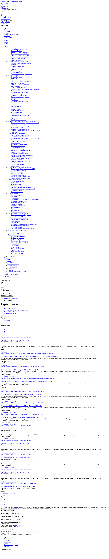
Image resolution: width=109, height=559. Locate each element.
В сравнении (4, 3)
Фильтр (3, 316)
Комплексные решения (17, 71)
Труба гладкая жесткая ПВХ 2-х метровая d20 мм (15, 443)
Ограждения (14, 113)
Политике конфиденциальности (10, 508)
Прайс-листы (8, 37)
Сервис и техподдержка (11, 34)
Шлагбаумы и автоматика (18, 120)
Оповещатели (15, 166)
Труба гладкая (15, 247)
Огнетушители (15, 143)
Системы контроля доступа (15, 94)
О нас (9, 261)
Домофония (14, 100)
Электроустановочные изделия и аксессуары (24, 224)
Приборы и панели (16, 69)
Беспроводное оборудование (19, 186)
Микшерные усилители (18, 124)
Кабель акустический (17, 198)
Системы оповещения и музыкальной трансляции (25, 130)
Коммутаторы (15, 182)
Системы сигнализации (18, 67)
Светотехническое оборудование (17, 230)
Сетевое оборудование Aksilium (20, 57)
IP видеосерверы (16, 86)
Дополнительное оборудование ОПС (21, 74)
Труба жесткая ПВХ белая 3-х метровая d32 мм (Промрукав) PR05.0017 (21, 417)
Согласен (3, 510)
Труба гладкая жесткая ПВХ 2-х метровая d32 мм (15, 472)
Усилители (14, 132)
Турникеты (14, 118)
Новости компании (13, 264)
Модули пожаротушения (18, 156)
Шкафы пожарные (16, 140)
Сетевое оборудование (14, 179)
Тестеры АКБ (15, 222)
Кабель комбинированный (18, 205)
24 (4, 331)
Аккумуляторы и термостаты (19, 218)
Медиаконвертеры (16, 184)
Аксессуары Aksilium (17, 60)
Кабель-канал (15, 244)
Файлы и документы (13, 267)
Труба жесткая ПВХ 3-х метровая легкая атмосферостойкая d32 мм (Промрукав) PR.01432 (27, 381)
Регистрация (9, 5)
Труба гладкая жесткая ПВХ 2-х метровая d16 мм (15, 428)
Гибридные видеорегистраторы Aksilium (22, 55)
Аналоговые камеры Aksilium (19, 52)
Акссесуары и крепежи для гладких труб (16, 310)
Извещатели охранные (17, 159)
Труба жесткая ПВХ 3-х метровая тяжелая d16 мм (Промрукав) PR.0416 (21, 394)
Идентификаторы (16, 106)
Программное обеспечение (19, 87)
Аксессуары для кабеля (17, 202)
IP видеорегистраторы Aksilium (20, 54)
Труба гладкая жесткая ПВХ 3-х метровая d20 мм (15, 340)
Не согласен (11, 510)
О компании (7, 31)
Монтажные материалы (14, 235)
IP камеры (14, 78)
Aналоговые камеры (17, 80)
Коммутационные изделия (18, 175)
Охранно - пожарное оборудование (17, 61)
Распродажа (10, 256)
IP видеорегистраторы (17, 83)
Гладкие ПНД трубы (10, 313)
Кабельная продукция (13, 193)
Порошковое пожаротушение (19, 136)
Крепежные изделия (17, 253)
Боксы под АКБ (15, 221)
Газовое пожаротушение (18, 146)
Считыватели (15, 117)
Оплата (9, 268)
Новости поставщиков (14, 265)
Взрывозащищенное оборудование (17, 149)
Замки (12, 103)
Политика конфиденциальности (16, 271)
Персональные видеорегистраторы (21, 81)
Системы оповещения (17, 66)
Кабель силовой (15, 207)
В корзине (4, 1)
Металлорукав (15, 245)
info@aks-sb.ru (17, 525)
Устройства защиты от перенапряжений (22, 228)
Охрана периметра (16, 72)
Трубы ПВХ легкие (9, 311)
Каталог (6, 28)
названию (7, 320)
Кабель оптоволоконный (18, 212)
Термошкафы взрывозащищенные (21, 158)
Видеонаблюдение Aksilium (15, 48)
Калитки (13, 107)
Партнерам (10, 262)
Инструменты (15, 250)
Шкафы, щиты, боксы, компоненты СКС (19, 167)
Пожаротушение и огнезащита (16, 133)
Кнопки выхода (15, 109)
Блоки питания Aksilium (18, 58)
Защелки (13, 104)
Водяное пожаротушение (18, 141)
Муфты (13, 254)
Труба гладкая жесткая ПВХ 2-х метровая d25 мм (15, 457)
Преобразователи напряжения (19, 219)
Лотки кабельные (16, 239)
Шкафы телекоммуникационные (20, 176)
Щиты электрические (17, 173)
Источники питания (17, 216)
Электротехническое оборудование (17, 213)
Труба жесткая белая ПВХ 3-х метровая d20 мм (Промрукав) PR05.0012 (21, 370)
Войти (2, 5)
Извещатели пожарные (17, 164)
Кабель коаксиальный (17, 196)
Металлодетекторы (16, 112)
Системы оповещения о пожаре (20, 129)
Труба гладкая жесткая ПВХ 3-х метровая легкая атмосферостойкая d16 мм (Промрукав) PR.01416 (29, 356)
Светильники (15, 233)
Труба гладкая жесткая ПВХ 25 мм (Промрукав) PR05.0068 (18, 486)
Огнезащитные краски (17, 147)
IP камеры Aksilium (16, 51)
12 (4, 329)
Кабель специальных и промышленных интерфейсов (26, 199)
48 (4, 332)
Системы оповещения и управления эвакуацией (21, 121)
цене (5, 322)
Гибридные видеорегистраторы (20, 84)
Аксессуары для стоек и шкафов (20, 178)
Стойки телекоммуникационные (20, 172)
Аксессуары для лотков (17, 251)
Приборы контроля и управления (20, 161)
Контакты (7, 36)
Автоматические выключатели (20, 225)
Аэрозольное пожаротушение (19, 144)
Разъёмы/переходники (17, 248)
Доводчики (14, 98)
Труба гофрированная (17, 238)
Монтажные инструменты (18, 170)
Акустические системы (17, 127)
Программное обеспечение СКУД (20, 115)
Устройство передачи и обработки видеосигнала (25, 89)
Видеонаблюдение (12, 75)
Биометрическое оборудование (20, 97)
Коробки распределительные (19, 242)
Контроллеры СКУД (17, 110)
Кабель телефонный (17, 208)
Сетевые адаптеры (16, 190)
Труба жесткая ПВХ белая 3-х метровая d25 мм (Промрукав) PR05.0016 (21, 406)
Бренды (6, 33)
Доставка (10, 270)
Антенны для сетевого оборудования (21, 187)
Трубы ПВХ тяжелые (10, 308)
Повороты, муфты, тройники (19, 241)
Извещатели (14, 64)
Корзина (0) (4, 23)
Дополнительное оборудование (20, 92)
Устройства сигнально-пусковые (20, 163)
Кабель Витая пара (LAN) (18, 210)
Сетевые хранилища (17, 192)
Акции (6, 29)
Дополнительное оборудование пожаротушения (25, 138)
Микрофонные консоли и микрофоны (22, 126)
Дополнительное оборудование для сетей (23, 189)
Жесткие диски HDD (17, 90)
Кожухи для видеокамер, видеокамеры (22, 155)
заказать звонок (5, 19)
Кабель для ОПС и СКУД (18, 201)
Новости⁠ (6, 540)
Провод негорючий (16, 204)
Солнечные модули (16, 227)
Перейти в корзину (17, 1)
